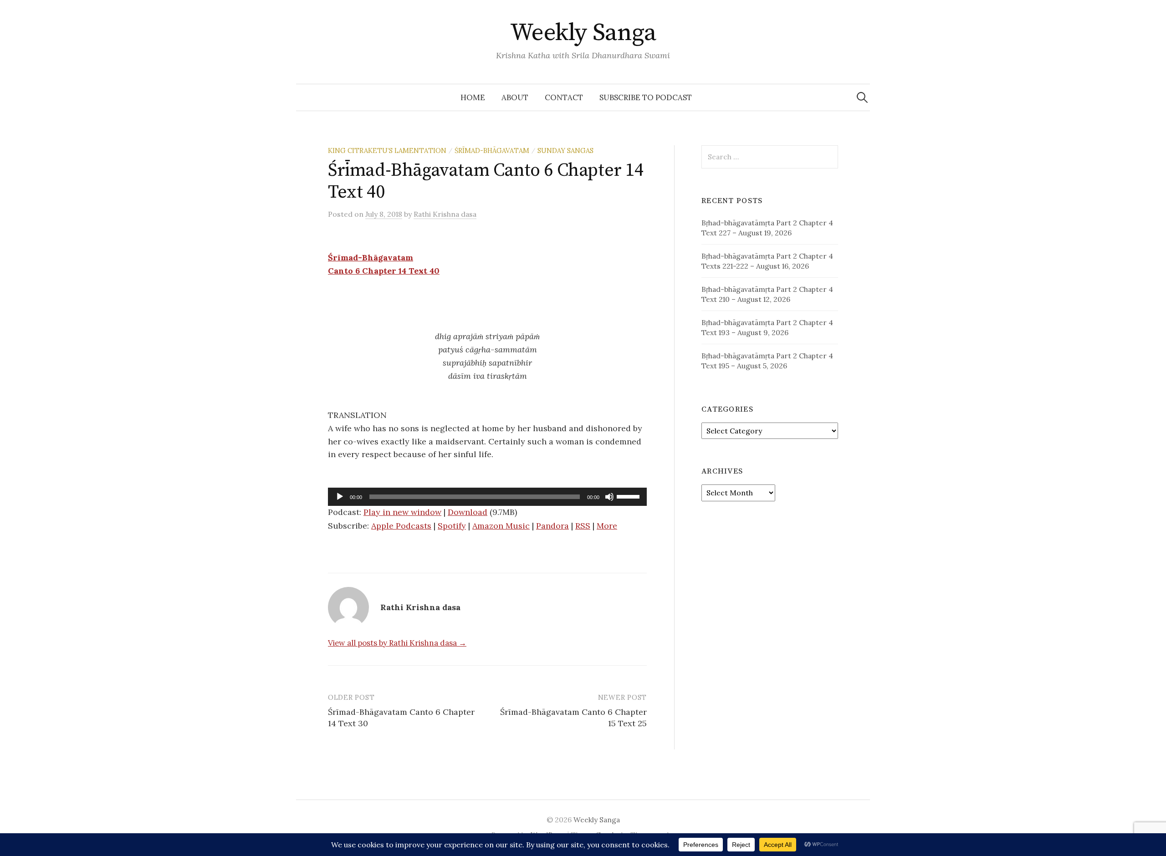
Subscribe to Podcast (645, 97)
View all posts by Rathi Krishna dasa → (397, 643)
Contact (564, 97)
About (514, 97)
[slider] (629, 496)
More (607, 525)
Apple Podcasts (401, 525)
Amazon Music (501, 525)
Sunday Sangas (565, 150)
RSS (582, 525)
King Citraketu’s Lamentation (387, 150)
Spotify (452, 525)
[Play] (339, 496)
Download (467, 512)
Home (472, 97)
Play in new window (402, 512)
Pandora (552, 525)
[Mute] (609, 496)
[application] (487, 497)
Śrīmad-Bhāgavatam (492, 150)
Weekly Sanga (583, 32)
